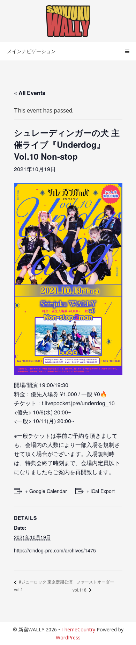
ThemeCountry (78, 629)
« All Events (29, 93)
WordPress (68, 637)
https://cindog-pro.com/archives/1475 (55, 550)
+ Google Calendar (46, 490)
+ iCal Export (100, 490)
